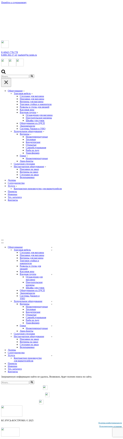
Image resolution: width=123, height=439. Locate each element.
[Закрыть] (6, 82)
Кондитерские (33, 142)
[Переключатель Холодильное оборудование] (51, 301)
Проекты (12, 191)
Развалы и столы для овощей (34, 107)
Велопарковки (27, 177)
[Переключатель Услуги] (51, 355)
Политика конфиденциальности (110, 423)
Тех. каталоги (15, 197)
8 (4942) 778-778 (9, 52)
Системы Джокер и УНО (32, 128)
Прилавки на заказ (29, 169)
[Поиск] (3, 73)
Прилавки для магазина (32, 99)
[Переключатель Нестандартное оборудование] (51, 336)
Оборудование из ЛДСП (32, 123)
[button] (23, 90)
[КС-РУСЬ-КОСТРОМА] (32, 36)
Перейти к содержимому (14, 2)
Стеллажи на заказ (29, 174)
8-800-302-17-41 (9, 55)
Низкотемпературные (37, 136)
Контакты (13, 200)
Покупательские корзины (39, 118)
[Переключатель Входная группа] (51, 274)
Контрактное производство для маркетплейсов (38, 188)
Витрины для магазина (31, 101)
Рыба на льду (32, 150)
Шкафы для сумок (35, 120)
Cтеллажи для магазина (32, 96)
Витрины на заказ (29, 172)
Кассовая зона (27, 109)
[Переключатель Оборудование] (51, 247)
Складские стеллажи (24, 164)
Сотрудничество (16, 183)
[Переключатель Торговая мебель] (51, 250)
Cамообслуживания (36, 147)
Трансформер (32, 153)
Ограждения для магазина (39, 115)
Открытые (31, 145)
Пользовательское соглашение (110, 426)
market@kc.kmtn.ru (27, 55)
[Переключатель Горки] (51, 325)
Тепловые (31, 139)
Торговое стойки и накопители (36, 104)
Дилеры (12, 180)
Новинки (12, 194)
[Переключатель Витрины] (51, 304)
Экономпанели (27, 126)
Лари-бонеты (26, 161)
